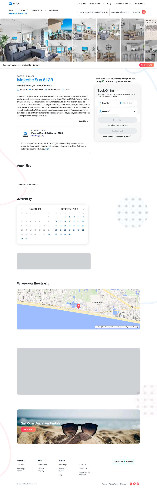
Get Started (28, 429)
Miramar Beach (37, 10)
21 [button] (44, 230)
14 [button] (44, 226)
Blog (109, 3)
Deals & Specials (96, 3)
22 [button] (49, 230)
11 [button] (31, 226)
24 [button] (26, 234)
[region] (78, 309)
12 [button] (35, 226)
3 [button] (26, 221)
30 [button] (22, 239)
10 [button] (26, 226)
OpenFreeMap (106, 327)
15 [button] (49, 226)
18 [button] (31, 230)
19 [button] (35, 230)
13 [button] (40, 226)
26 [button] (35, 234)
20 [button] (40, 230)
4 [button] (30, 221)
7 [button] (44, 221)
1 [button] (48, 217)
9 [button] (21, 226)
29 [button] (49, 234)
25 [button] (31, 234)
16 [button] (22, 230)
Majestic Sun (53, 10)
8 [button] (48, 221)
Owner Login (139, 3)
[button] (21, 209)
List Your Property (122, 3)
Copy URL (148, 65)
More (47, 149)
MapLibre (98, 327)
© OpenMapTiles (115, 327)
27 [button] (40, 234)
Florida (22, 10)
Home (11, 10)
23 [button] (22, 234)
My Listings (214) (37, 135)
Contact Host (117, 131)
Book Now (117, 120)
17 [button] (26, 230)
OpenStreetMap (131, 327)
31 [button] (26, 239)
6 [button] (39, 221)
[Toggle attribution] (137, 327)
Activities (81, 3)
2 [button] (21, 221)
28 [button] (44, 234)
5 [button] (35, 221)
